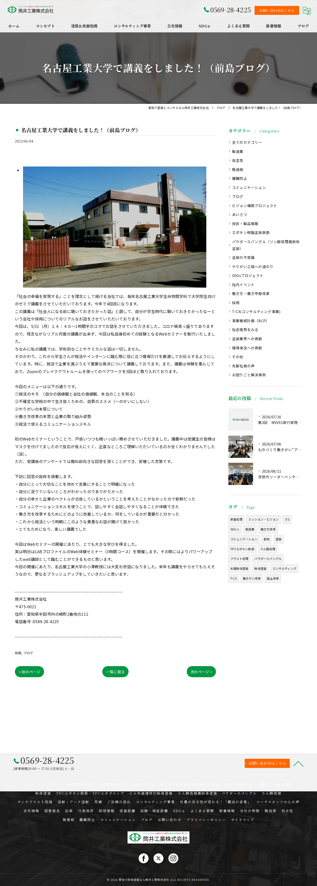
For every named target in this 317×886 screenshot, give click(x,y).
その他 (237, 356)
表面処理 (236, 519)
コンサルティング (284, 568)
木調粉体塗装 (239, 568)
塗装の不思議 (243, 257)
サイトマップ (242, 819)
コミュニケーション (249, 187)
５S (287, 519)
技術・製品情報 (245, 223)
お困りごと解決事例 (249, 374)
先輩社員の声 (243, 365)
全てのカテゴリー (247, 142)
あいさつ (239, 214)
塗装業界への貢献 (247, 338)
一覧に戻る (115, 671)
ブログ (28, 653)
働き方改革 (268, 529)
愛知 (266, 539)
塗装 (279, 539)
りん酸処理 (267, 549)
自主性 (237, 160)
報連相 (237, 169)
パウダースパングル (268, 558)
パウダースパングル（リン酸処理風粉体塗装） (266, 245)
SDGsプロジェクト (248, 275)
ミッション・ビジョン (263, 519)
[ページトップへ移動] (298, 763)
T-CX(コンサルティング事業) (256, 311)
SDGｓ (234, 529)
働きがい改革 (252, 578)
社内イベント (243, 284)
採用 (18, 653)
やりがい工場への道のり (252, 266)
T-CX (233, 578)
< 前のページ (29, 671)
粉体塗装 (260, 568)
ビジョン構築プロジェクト (254, 205)
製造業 (237, 151)
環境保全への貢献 (247, 347)
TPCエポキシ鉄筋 (242, 549)
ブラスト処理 (239, 558)
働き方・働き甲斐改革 (251, 293)
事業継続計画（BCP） (250, 320)
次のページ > (201, 671)
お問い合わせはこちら (276, 10)
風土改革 (273, 578)
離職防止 (239, 178)
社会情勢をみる (245, 329)
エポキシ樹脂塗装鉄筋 (251, 232)
